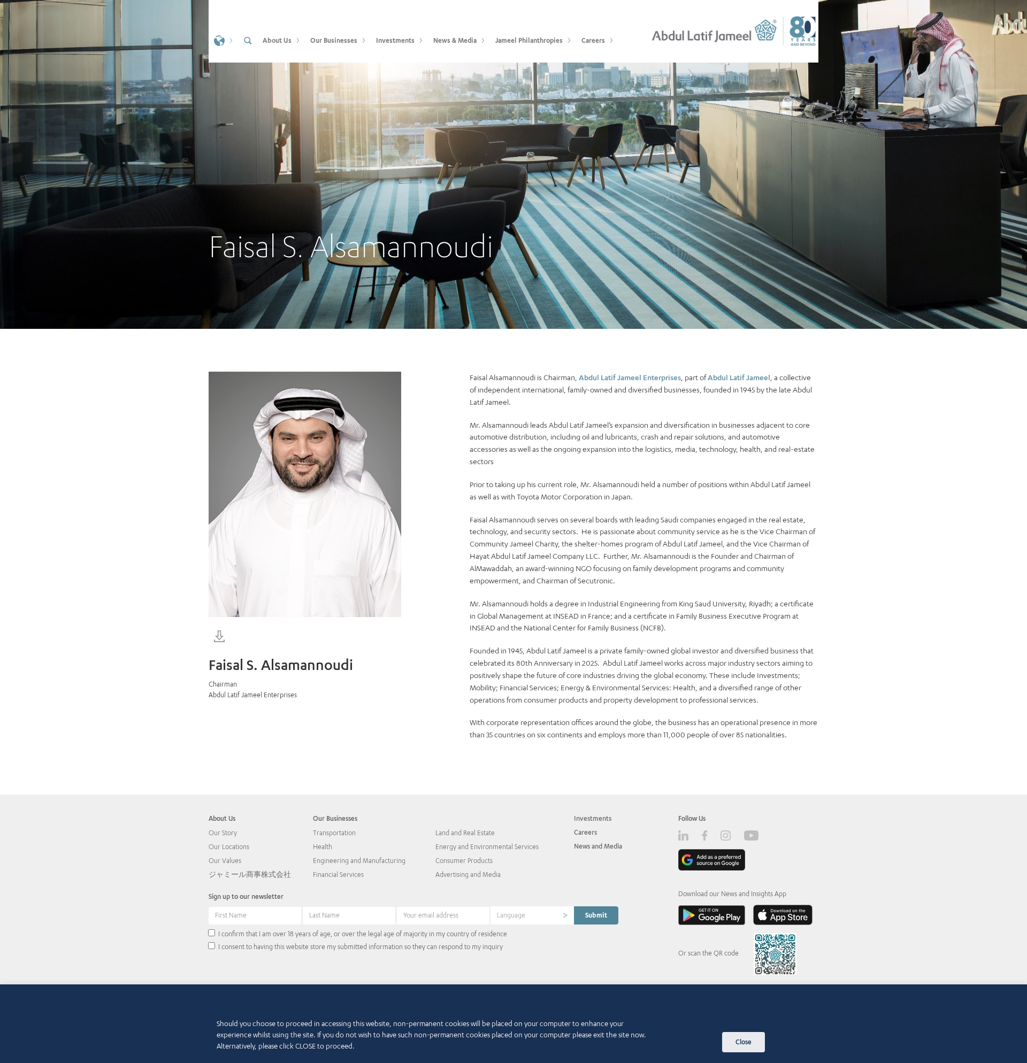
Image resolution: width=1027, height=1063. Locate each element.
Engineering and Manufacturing (359, 861)
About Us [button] (277, 40)
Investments (592, 818)
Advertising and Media (468, 875)
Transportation (334, 833)
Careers (585, 832)
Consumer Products (464, 861)
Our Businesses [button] (333, 40)
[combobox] (532, 915)
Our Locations (229, 847)
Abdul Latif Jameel (739, 377)
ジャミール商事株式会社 (250, 875)
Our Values (225, 861)
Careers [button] (593, 40)
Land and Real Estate (465, 833)
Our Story (223, 833)
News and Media (598, 846)
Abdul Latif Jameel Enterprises (630, 377)
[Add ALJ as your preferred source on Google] (711, 859)
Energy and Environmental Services (487, 847)
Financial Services (338, 875)
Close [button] (743, 1042)
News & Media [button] (455, 40)
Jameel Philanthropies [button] (529, 40)
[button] (222, 39)
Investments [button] (395, 40)
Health (322, 847)
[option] (513, 164)
